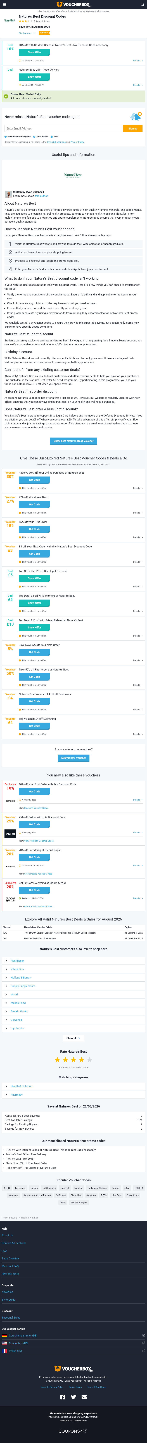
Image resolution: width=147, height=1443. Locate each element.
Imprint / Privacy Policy (52, 1387)
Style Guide (8, 1299)
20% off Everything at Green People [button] (40, 850)
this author (41, 196)
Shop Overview (10, 1258)
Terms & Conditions (96, 1387)
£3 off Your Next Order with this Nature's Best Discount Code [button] (55, 546)
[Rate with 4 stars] (81, 1059)
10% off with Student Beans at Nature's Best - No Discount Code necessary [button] (63, 45)
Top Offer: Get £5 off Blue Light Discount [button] (43, 571)
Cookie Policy (75, 1387)
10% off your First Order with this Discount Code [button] (47, 784)
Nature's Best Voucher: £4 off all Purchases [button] (45, 694)
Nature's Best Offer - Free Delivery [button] (39, 69)
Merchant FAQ (10, 1266)
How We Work (10, 1274)
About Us (7, 1235)
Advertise (7, 1292)
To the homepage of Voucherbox (73, 4)
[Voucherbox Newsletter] (84, 1398)
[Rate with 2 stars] (65, 1059)
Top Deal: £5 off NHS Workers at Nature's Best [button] (47, 595)
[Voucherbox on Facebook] (62, 1398)
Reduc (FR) (15, 1351)
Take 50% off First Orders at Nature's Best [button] (44, 669)
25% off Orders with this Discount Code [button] (42, 817)
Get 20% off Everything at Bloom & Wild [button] (42, 883)
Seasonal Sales (11, 1317)
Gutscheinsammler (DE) (23, 1335)
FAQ (4, 1250)
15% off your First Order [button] (33, 522)
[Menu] (4, 4)
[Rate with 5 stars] (89, 1059)
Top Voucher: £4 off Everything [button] (37, 718)
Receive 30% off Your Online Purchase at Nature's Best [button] (51, 472)
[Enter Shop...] (142, 4)
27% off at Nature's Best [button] (33, 497)
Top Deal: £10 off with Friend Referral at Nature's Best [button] (51, 620)
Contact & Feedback (14, 1243)
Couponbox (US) (19, 1343)
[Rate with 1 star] (57, 1059)
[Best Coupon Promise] (44, 32)
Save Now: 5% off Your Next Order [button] (39, 645)
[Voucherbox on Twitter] (73, 1398)
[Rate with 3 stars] (73, 1059)
